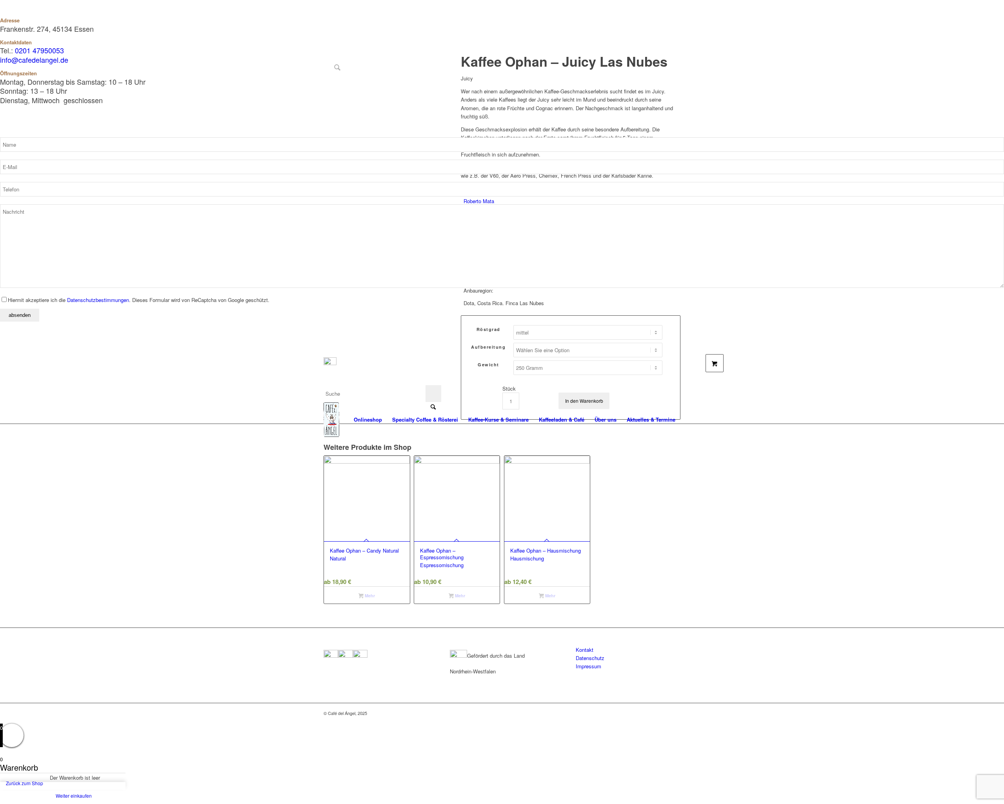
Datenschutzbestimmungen (98, 300)
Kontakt (584, 649)
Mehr (369, 595)
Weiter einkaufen (74, 795)
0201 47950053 (39, 50)
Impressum (588, 666)
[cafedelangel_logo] (331, 419)
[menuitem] (368, 419)
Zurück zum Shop (24, 783)
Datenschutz (590, 658)
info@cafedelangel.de (34, 60)
